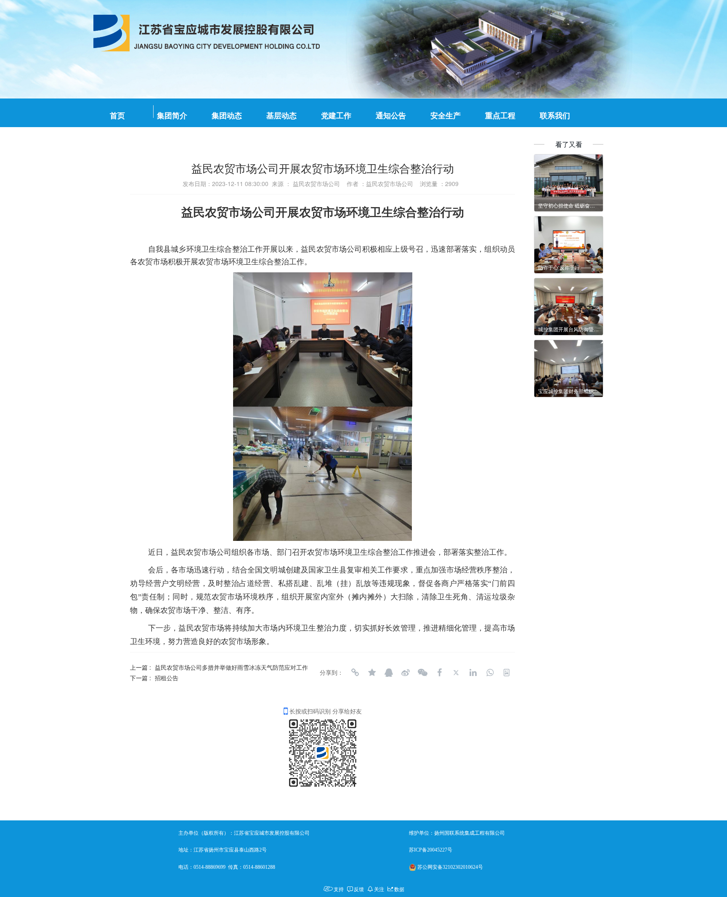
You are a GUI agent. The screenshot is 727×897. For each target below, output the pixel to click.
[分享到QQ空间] (372, 672)
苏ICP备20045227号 (430, 850)
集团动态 (227, 116)
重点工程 (500, 116)
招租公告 (166, 677)
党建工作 (336, 116)
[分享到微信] (422, 672)
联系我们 (555, 116)
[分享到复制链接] (355, 672)
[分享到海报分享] (506, 672)
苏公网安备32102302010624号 (450, 867)
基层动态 (281, 116)
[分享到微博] (405, 672)
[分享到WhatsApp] (489, 672)
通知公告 (391, 116)
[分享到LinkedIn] (473, 672)
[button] (351, 49)
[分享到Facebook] (439, 672)
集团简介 (172, 116)
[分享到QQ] (388, 672)
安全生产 (445, 116)
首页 (117, 116)
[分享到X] (456, 672)
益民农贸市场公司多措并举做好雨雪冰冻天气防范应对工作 (231, 667)
